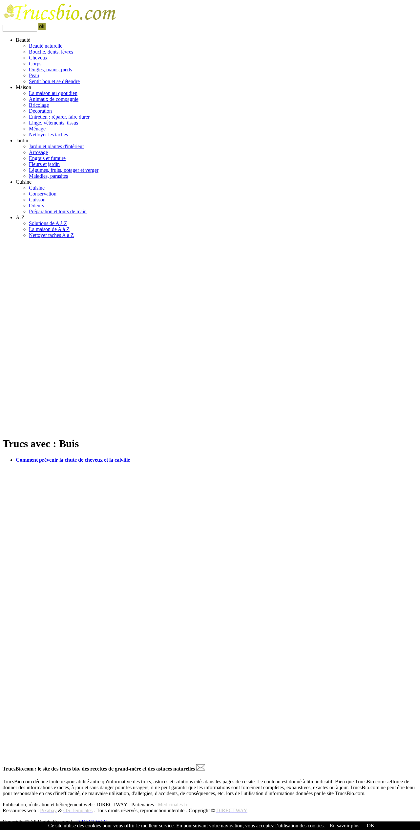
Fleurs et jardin (44, 164)
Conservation (42, 193)
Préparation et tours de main (58, 211)
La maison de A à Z (49, 229)
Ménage (37, 128)
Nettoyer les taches (48, 134)
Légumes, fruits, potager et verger (63, 170)
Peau (34, 75)
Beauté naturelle (45, 46)
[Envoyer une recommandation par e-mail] (200, 769)
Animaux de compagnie (53, 99)
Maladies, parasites (48, 176)
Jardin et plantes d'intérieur (56, 146)
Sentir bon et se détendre (54, 81)
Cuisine (37, 188)
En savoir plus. (345, 825)
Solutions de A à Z (48, 223)
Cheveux (38, 57)
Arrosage (38, 152)
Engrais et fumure (47, 158)
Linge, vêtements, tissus (53, 123)
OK (370, 825)
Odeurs (36, 205)
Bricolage (39, 105)
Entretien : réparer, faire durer (59, 117)
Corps (35, 63)
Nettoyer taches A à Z (51, 235)
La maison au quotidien (53, 93)
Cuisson (37, 199)
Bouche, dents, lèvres (51, 52)
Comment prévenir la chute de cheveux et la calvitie (73, 460)
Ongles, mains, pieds (50, 69)
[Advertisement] (199, 289)
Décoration (40, 111)
